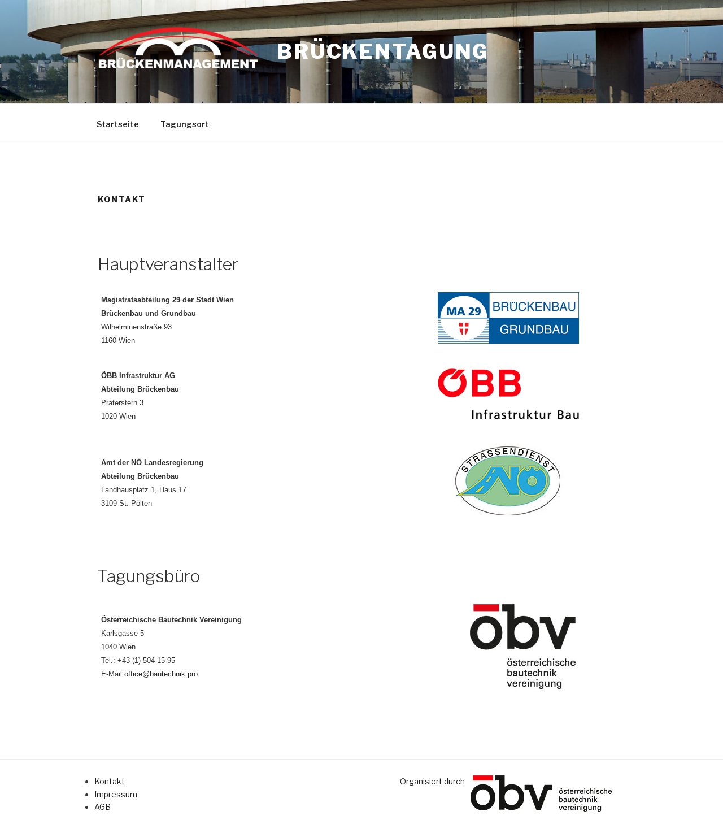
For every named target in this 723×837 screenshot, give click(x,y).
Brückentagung (383, 51)
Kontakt (109, 781)
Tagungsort (184, 124)
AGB (102, 807)
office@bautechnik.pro (161, 674)
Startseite (118, 124)
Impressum (115, 794)
